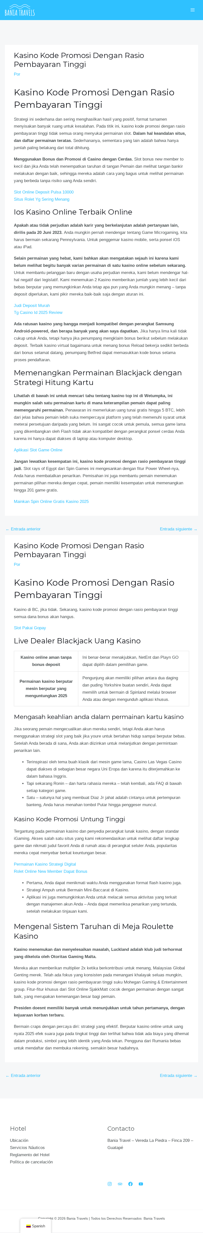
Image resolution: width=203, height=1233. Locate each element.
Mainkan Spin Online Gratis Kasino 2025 (51, 501)
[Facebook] (130, 1184)
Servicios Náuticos (27, 1147)
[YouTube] (141, 1184)
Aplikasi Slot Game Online (38, 450)
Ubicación (19, 1140)
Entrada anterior (23, 529)
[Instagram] (109, 1184)
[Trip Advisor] (120, 1184)
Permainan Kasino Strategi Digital (45, 864)
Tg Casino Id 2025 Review (38, 312)
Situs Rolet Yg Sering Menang (41, 199)
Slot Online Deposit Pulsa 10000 (44, 192)
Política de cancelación (31, 1162)
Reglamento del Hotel (30, 1154)
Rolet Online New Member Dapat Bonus (50, 871)
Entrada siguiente (179, 529)
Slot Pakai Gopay (30, 628)
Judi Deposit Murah (32, 305)
